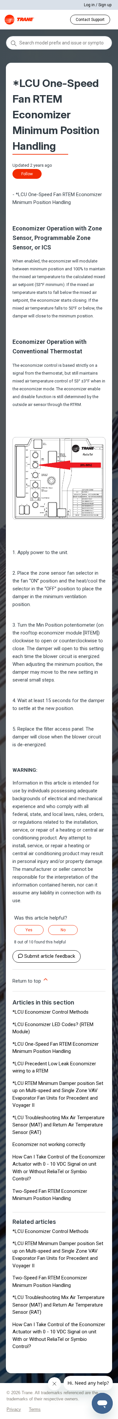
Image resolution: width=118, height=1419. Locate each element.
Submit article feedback (49, 956)
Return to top (27, 981)
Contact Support (90, 19)
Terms (35, 1409)
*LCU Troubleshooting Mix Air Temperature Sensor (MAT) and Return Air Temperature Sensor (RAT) (58, 1125)
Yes (29, 930)
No (63, 930)
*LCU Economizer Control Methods (50, 1012)
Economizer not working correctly (48, 1144)
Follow (27, 174)
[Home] (19, 20)
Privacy (14, 1409)
